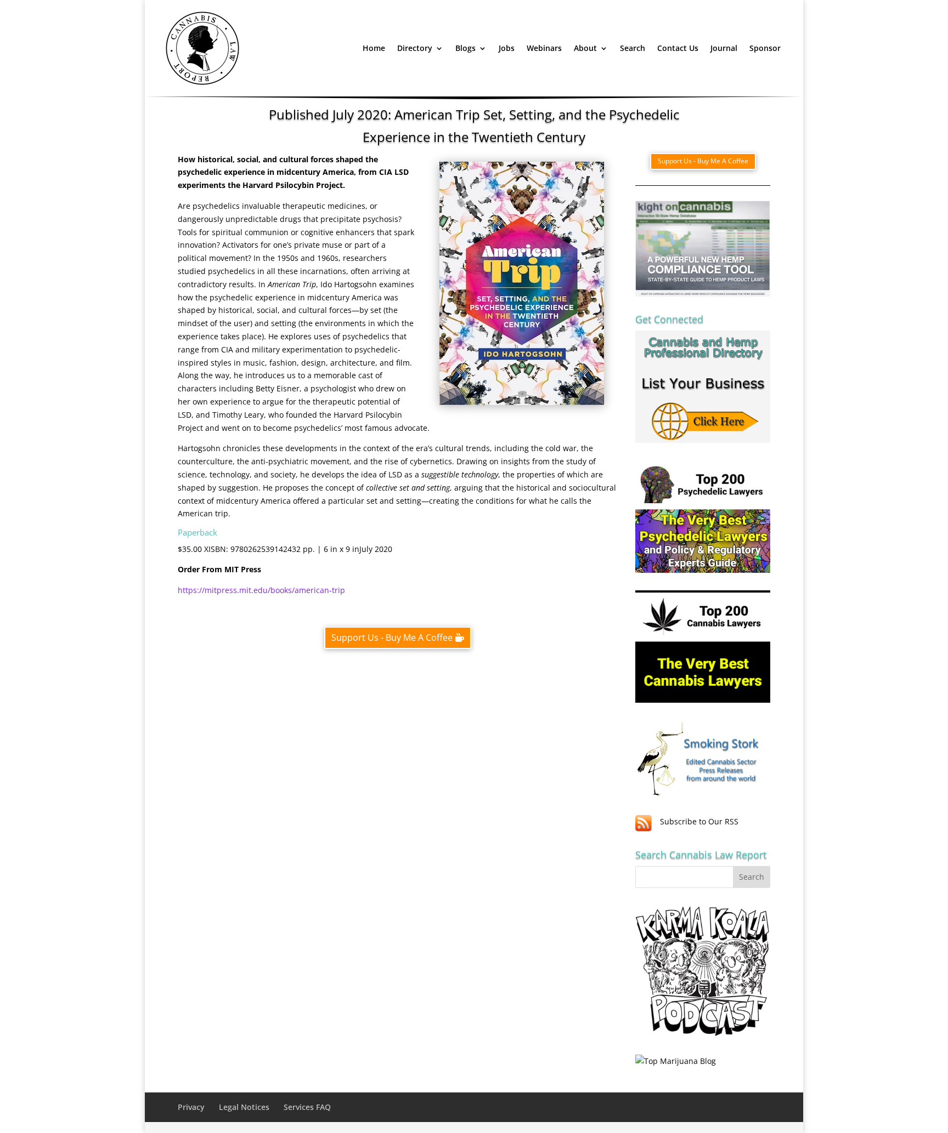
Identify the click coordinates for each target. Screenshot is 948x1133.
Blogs (465, 48)
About (585, 48)
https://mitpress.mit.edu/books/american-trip (261, 590)
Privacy (191, 1107)
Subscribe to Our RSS (699, 821)
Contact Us (677, 48)
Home (374, 48)
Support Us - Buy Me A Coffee (392, 637)
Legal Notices (244, 1107)
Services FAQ (307, 1107)
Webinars (544, 48)
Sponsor (765, 48)
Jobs (507, 48)
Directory (414, 48)
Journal (723, 48)
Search (632, 48)
